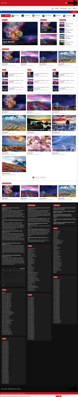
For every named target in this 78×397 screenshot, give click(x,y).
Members (57, 8)
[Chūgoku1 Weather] (64, 123)
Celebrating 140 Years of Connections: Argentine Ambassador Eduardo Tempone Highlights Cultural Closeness (62, 215)
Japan (69, 8)
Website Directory (63, 8)
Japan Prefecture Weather (10, 39)
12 (41, 177)
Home (53, 8)
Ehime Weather (5, 153)
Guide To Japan (32, 205)
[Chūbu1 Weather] (39, 123)
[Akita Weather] (20, 33)
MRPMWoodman (6, 43)
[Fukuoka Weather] (64, 144)
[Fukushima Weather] (14, 164)
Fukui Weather (30, 153)
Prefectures (17, 39)
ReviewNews (17, 393)
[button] (1, 12)
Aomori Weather (19, 15)
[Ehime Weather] (14, 144)
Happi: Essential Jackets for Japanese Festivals (36, 237)
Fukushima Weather (6, 173)
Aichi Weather (50, 15)
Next (44, 177)
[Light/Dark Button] (66, 3)
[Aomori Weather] (48, 57)
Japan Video (57, 205)
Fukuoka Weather (55, 153)
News (5, 205)
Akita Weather (60, 15)
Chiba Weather (29, 15)
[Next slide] (37, 19)
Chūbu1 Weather (40, 15)
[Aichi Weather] (11, 57)
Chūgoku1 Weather (56, 132)
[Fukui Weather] (39, 144)
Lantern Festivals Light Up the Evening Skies (36, 229)
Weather (74, 8)
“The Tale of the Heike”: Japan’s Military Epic (36, 218)
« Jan (3, 285)
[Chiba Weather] (67, 57)
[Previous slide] (35, 19)
